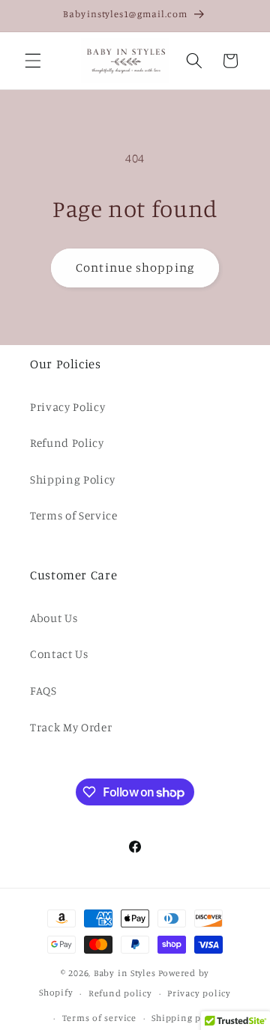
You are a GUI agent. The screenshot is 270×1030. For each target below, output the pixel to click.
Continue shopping (135, 267)
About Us (53, 618)
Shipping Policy (73, 479)
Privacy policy (199, 993)
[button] (33, 61)
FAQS (43, 690)
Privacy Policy (67, 407)
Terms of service (99, 1017)
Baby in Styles (125, 972)
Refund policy (120, 993)
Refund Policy (67, 443)
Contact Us (59, 654)
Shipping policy (188, 1017)
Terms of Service (74, 515)
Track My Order (71, 727)
